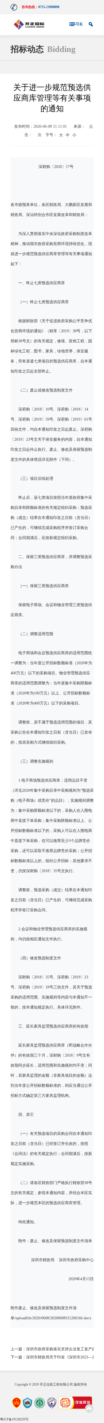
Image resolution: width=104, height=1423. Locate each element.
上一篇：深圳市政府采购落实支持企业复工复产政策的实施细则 (52, 1349)
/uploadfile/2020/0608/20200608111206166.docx (52, 1318)
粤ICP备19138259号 (14, 1419)
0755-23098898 (48, 7)
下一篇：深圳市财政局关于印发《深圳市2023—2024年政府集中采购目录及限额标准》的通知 (52, 1357)
